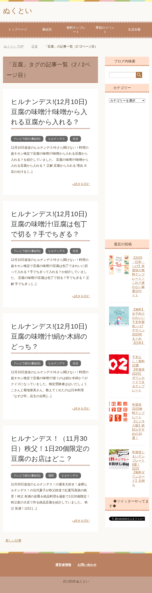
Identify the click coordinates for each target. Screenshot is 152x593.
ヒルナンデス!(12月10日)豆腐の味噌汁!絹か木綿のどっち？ (49, 336)
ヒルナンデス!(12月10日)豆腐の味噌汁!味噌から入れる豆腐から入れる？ (49, 112)
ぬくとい (17, 11)
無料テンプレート (76, 29)
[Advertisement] (127, 174)
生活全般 (134, 29)
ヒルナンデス (56, 138)
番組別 (47, 29)
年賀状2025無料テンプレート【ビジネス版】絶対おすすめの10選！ (138, 421)
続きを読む (82, 184)
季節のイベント (105, 29)
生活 (75, 138)
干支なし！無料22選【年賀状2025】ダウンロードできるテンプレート (138, 373)
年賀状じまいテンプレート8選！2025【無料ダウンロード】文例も (138, 468)
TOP (14, 46)
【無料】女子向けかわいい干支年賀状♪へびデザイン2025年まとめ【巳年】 (138, 326)
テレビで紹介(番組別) (27, 138)
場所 (51, 475)
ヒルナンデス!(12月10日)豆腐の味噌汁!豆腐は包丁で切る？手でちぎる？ (49, 224)
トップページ (17, 29)
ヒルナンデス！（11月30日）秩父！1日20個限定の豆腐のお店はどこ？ (50, 448)
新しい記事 (13, 540)
